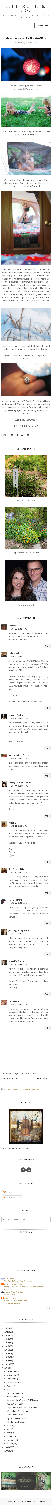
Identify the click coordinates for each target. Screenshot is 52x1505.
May (9, 1429)
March (9, 1436)
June (9, 1425)
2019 (6, 1335)
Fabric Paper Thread (13, 1284)
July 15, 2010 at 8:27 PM (18, 934)
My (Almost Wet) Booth (17, 1418)
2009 (6, 1447)
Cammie (12, 626)
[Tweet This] (12, 435)
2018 (6, 1339)
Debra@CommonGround (20, 783)
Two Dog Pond (15, 900)
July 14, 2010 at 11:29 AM (18, 718)
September (12, 1382)
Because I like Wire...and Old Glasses (22, 1400)
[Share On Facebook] (17, 435)
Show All (48, 1309)
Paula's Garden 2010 (16, 1404)
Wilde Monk (9, 1279)
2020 (6, 1332)
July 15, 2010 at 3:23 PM (18, 872)
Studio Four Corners (13, 1292)
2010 (6, 1368)
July (8, 1389)
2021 (6, 1328)
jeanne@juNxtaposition (19, 930)
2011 (6, 1364)
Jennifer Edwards (12, 1303)
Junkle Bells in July (15, 1397)
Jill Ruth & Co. (26, 8)
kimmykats (14, 1001)
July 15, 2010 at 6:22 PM (18, 903)
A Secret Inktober (11, 1306)
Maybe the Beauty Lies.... (17, 1415)
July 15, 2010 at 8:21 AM (18, 826)
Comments (10, 1197)
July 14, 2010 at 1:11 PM (18, 758)
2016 (6, 1346)
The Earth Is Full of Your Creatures (18, 1281)
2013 (6, 1357)
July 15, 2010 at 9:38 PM (18, 964)
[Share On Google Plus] (22, 435)
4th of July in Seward (16, 1422)
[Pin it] (27, 435)
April (9, 1433)
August (10, 1386)
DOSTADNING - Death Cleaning (16, 1300)
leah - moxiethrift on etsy (20, 755)
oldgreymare (10, 1298)
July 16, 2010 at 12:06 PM (18, 1005)
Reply (47, 646)
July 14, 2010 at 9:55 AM (18, 656)
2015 (6, 1350)
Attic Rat (12, 823)
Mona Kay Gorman (17, 961)
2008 (6, 1451)
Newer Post (10, 1078)
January (10, 1443)
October (10, 1379)
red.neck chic (15, 653)
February (11, 1440)
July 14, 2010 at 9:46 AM (18, 629)
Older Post (41, 1078)
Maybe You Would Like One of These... (23, 1407)
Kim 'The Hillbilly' (16, 869)
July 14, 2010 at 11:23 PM (18, 786)
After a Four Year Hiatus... (18, 1411)
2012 (6, 1361)
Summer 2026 (9, 1295)
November (11, 1375)
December (11, 1371)
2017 (6, 1343)
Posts (7, 1192)
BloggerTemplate (40, 1501)
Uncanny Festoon (17, 715)
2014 (6, 1353)
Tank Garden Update (16, 1393)
